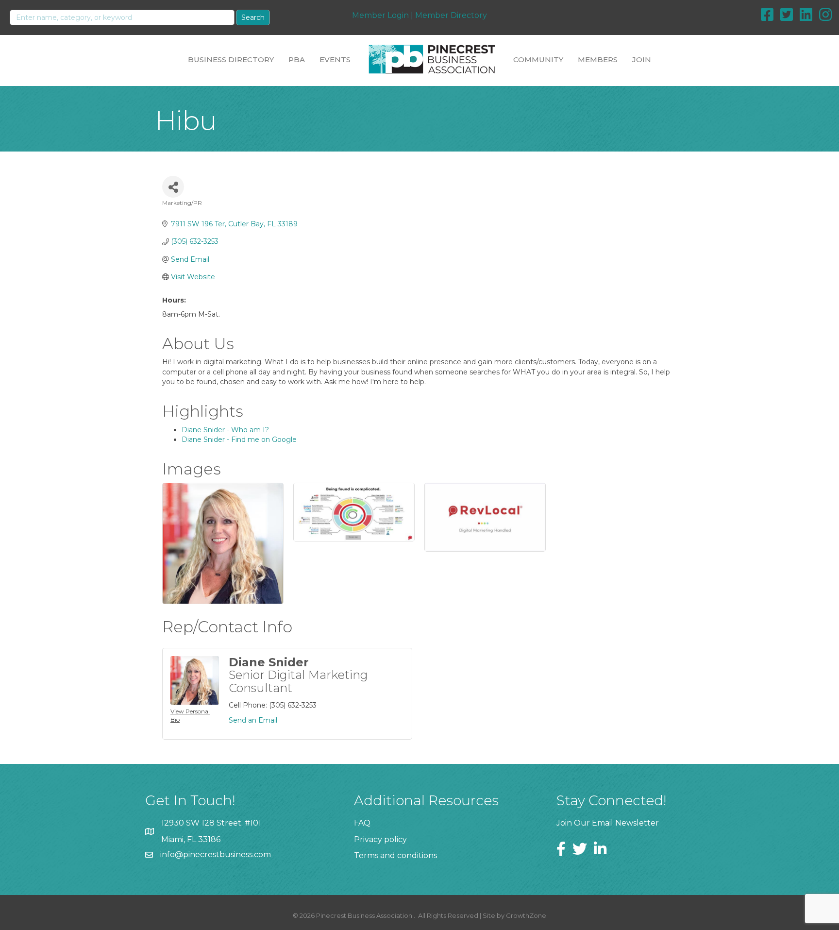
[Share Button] (173, 187)
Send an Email (253, 720)
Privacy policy (380, 839)
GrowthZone (526, 915)
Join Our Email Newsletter (607, 823)
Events (335, 59)
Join (641, 59)
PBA (296, 59)
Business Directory (231, 59)
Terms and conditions (395, 855)
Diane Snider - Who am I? (225, 429)
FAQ (362, 823)
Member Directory (451, 15)
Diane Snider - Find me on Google (239, 439)
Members (598, 59)
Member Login (380, 15)
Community (538, 59)
